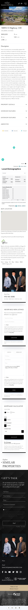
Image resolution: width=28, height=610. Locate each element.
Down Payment (7, 423)
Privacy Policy (12, 332)
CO (10, 262)
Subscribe (14, 338)
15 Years (13, 412)
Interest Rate (7, 429)
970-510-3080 (9, 296)
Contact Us (9, 352)
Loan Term (7, 409)
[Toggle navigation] (25, 4)
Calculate (14, 437)
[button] (2, 16)
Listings (6, 262)
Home (2, 262)
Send (14, 390)
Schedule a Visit (19, 352)
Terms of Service (6, 396)
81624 (21, 262)
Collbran (17, 262)
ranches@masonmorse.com (12, 566)
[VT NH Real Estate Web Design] (14, 594)
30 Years (7, 412)
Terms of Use (14, 587)
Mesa (13, 262)
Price (5, 417)
